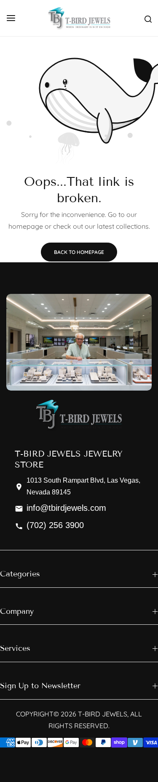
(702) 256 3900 (55, 525)
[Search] (148, 18)
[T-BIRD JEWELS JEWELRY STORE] (79, 18)
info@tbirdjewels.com (66, 508)
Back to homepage (79, 252)
